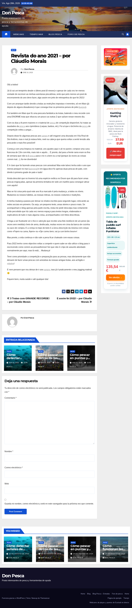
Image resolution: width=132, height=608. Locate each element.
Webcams (18, 34)
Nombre (9, 451)
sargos (82, 107)
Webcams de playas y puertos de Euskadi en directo (109, 602)
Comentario (10, 398)
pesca (52, 123)
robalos (10, 263)
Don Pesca (13, 12)
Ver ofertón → (115, 277)
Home (83, 594)
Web (7, 484)
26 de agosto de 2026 (19, 554)
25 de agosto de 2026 (51, 554)
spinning (33, 169)
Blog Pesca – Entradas (101, 594)
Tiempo (126, 598)
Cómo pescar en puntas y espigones (80, 358)
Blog (13, 50)
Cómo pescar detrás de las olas (48, 358)
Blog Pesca (55, 34)
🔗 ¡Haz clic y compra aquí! (115, 153)
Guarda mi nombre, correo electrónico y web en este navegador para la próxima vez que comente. (49, 504)
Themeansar (45, 598)
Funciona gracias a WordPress (13, 598)
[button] (123, 34)
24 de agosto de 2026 (115, 554)
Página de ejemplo (114, 598)
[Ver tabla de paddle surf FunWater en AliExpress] (115, 197)
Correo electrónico (14, 467)
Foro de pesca (76, 34)
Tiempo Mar (36, 34)
